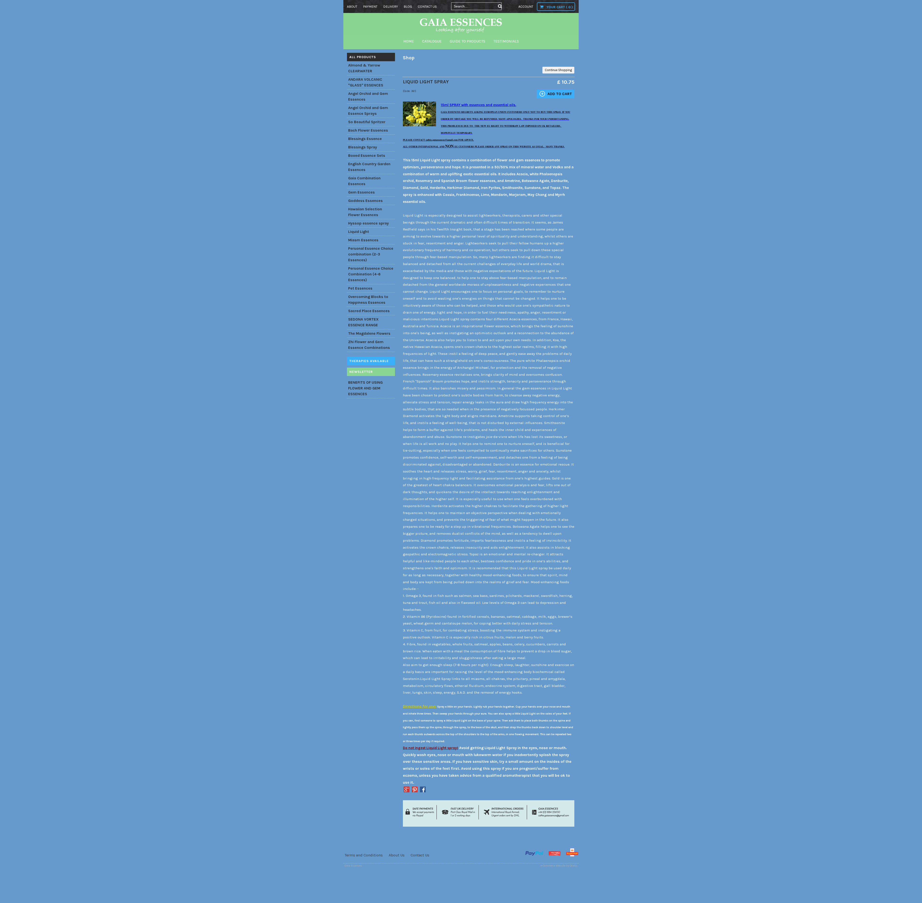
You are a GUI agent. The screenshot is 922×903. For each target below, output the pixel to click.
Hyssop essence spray (368, 223)
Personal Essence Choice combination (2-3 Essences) (370, 254)
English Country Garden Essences (369, 167)
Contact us (427, 7)
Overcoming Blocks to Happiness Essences (368, 299)
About (352, 7)
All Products (362, 57)
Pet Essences (360, 288)
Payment (370, 7)
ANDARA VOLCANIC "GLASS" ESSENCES (365, 82)
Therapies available (369, 361)
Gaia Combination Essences (364, 181)
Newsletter (361, 372)
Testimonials (506, 41)
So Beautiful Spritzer (366, 122)
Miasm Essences (363, 240)
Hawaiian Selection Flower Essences (365, 212)
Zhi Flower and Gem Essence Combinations (369, 344)
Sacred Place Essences (369, 311)
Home (408, 41)
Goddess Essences (365, 200)
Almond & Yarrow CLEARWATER (364, 68)
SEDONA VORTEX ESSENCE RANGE (363, 322)
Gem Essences (361, 192)
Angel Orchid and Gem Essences (368, 96)
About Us (397, 855)
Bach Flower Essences (368, 130)
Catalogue (432, 41)
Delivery (390, 7)
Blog (408, 7)
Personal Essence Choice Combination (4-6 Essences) (370, 274)
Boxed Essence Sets (366, 155)
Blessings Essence (365, 138)
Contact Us (420, 855)
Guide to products (467, 41)
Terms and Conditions (364, 855)
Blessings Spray (362, 147)
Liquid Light (358, 231)
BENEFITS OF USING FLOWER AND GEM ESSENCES (365, 388)
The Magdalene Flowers (369, 333)
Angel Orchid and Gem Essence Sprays (368, 110)
